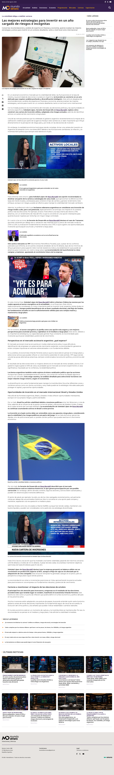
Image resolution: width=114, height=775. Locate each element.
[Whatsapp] (4, 95)
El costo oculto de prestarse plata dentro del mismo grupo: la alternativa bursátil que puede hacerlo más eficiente (96, 22)
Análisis (34, 8)
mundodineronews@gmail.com (47, 750)
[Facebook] (105, 2)
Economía (52, 8)
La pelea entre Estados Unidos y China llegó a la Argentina (96, 35)
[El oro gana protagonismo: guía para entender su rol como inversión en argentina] (13, 188)
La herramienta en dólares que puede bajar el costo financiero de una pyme (28, 642)
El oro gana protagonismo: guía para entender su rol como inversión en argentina (38, 189)
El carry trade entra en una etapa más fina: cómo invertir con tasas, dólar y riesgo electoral (32, 637)
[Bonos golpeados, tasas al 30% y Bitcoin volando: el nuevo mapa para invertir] (15, 701)
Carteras (81, 8)
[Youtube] (110, 2)
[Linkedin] (4, 105)
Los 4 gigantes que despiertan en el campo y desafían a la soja (96, 40)
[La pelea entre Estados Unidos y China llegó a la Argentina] (43, 664)
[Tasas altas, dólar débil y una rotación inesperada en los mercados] (99, 664)
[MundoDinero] (11, 7)
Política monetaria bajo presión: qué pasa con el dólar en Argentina (38, 322)
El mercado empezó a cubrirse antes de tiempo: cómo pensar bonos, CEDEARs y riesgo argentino (34, 632)
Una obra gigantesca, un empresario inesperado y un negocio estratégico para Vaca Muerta (69, 719)
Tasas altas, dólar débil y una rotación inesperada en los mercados (97, 680)
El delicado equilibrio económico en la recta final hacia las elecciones (38, 236)
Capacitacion (90, 8)
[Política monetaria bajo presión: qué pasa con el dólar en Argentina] (13, 321)
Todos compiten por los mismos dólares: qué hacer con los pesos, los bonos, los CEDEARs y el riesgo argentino (38, 627)
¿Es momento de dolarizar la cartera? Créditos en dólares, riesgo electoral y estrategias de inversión (35, 622)
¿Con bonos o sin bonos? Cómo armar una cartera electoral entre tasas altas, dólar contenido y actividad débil (70, 682)
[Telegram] (4, 109)
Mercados (72, 8)
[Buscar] (109, 7)
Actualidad (26, 8)
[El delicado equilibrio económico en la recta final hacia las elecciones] (13, 235)
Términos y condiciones (82, 750)
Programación (62, 8)
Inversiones (43, 8)
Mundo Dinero (6, 684)
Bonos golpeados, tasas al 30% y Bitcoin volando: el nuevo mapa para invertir (96, 30)
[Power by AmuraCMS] (108, 757)
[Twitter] (108, 2)
